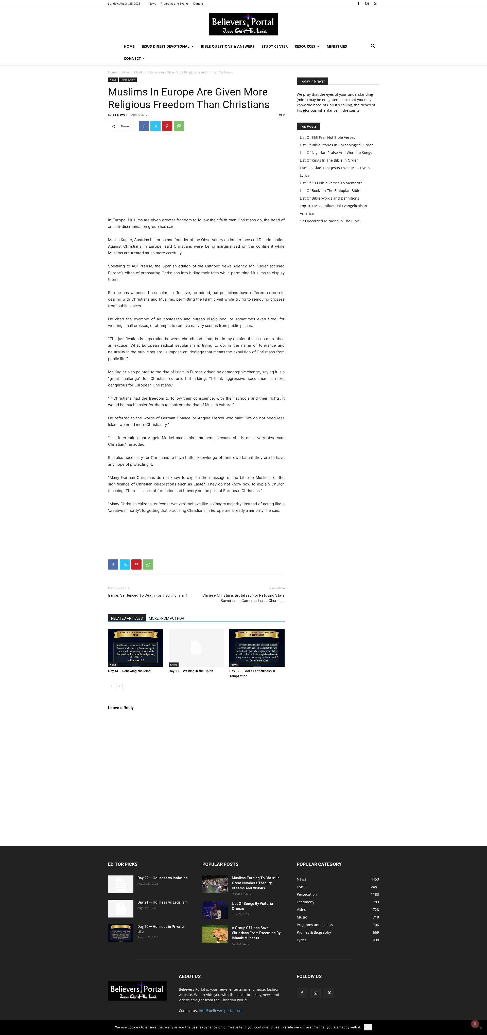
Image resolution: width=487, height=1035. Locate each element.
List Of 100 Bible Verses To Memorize (331, 183)
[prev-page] (111, 686)
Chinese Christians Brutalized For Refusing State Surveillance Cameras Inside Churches (243, 598)
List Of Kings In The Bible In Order (329, 160)
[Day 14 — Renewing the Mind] (135, 648)
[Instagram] (367, 3)
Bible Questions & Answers (227, 46)
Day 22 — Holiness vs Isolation (162, 878)
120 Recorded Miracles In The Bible (330, 221)
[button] (373, 46)
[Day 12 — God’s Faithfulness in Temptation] (257, 648)
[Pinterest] (167, 126)
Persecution (128, 79)
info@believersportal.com (220, 1010)
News (152, 3)
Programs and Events (174, 3)
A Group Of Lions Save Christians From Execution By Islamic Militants (256, 933)
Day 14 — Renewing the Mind (129, 671)
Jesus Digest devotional (165, 46)
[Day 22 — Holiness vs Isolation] (120, 884)
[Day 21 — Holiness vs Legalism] (120, 908)
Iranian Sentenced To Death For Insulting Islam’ (147, 595)
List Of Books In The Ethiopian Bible (330, 190)
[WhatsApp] (179, 126)
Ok (368, 1027)
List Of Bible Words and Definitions (329, 198)
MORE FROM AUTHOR (166, 618)
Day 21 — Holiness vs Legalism (162, 902)
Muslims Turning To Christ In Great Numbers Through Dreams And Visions (256, 883)
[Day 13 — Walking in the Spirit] (196, 648)
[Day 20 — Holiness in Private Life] (120, 933)
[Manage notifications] (475, 1024)
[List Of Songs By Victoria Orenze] (215, 910)
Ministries (337, 46)
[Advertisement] (196, 173)
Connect (132, 58)
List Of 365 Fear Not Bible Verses (327, 137)
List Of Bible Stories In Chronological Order (336, 145)
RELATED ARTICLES (127, 618)
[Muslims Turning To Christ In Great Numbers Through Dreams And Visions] (215, 884)
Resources (305, 46)
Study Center (275, 46)
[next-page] (119, 686)
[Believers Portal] (243, 24)
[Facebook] (358, 3)
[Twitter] (375, 3)
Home (129, 46)
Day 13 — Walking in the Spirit (191, 671)
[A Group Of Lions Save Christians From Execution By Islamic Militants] (215, 934)
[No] (480, 1027)
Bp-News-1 (120, 114)
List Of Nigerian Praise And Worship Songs (336, 152)
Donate (198, 3)
